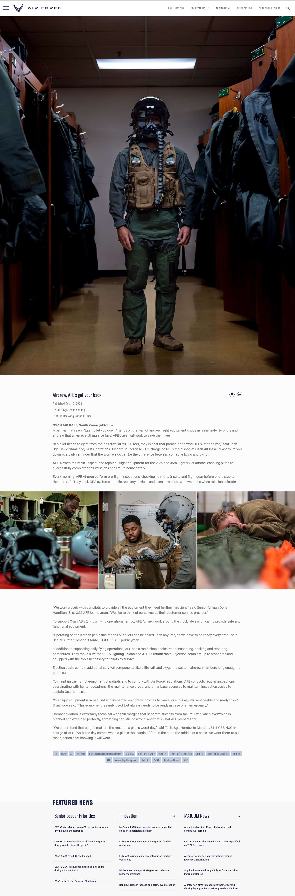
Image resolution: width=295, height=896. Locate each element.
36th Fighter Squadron (218, 754)
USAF (63, 754)
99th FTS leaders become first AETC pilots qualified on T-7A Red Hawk (212, 843)
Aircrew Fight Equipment (126, 760)
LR (56, 754)
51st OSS (129, 754)
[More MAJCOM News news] (238, 816)
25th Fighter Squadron (181, 754)
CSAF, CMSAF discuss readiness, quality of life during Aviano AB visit (79, 868)
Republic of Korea (171, 760)
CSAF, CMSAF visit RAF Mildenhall (72, 856)
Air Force (81, 754)
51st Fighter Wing (146, 754)
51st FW (162, 754)
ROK (186, 760)
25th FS (199, 754)
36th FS (236, 754)
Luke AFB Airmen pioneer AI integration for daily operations (145, 843)
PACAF (156, 760)
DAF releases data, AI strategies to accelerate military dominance (144, 872)
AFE (108, 760)
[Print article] (232, 394)
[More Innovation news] (174, 816)
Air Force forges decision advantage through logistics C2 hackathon (208, 858)
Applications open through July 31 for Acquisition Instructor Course (211, 872)
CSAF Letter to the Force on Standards (75, 881)
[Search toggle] (288, 8)
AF (71, 754)
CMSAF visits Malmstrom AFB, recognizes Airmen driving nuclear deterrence (81, 829)
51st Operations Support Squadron (105, 754)
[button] (5, 8)
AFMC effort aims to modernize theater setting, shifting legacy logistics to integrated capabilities (211, 887)
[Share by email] (239, 394)
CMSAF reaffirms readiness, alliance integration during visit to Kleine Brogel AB (80, 843)
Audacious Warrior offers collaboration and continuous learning (207, 829)
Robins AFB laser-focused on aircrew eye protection (147, 885)
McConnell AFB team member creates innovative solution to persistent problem (145, 829)
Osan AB (145, 760)
